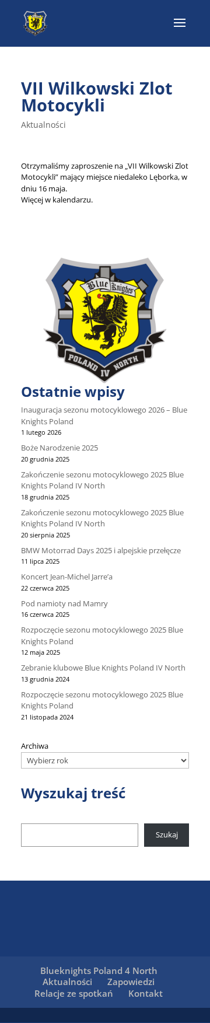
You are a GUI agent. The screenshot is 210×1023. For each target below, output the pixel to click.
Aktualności (43, 124)
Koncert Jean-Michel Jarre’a (67, 576)
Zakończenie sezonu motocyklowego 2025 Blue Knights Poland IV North (102, 480)
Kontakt (145, 993)
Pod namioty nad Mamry (64, 603)
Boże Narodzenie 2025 (59, 447)
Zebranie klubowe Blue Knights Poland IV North (103, 667)
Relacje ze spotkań (73, 993)
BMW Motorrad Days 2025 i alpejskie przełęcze (101, 550)
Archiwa (34, 746)
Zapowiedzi (131, 981)
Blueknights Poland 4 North (99, 970)
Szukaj (167, 834)
